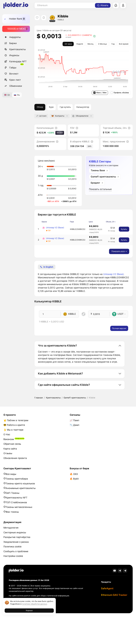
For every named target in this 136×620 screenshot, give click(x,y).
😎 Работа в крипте (14, 425)
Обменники (15, 86)
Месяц (91, 44)
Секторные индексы (14, 532)
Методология (10, 527)
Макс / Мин (101, 93)
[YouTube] (114, 571)
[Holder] (16, 570)
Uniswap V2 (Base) (55, 227)
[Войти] (123, 5)
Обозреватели (82, 116)
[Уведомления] (116, 5)
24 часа (68, 44)
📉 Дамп (74, 425)
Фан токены (12, 512)
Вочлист (13, 73)
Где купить (65, 107)
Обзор (40, 107)
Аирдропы (15, 37)
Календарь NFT (18, 61)
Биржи (13, 43)
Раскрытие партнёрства (16, 537)
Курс (51, 107)
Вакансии (8, 439)
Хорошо (29, 610)
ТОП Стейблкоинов (16, 502)
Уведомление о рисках (16, 542)
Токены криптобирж (17, 478)
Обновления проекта (15, 458)
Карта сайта (10, 448)
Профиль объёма (121, 93)
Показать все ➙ (119, 251)
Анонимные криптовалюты (21, 488)
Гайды (12, 67)
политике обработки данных (34, 604)
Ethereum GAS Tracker (114, 595)
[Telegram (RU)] (125, 571)
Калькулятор (82, 107)
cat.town (42, 116)
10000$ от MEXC (16, 28)
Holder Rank (15, 18)
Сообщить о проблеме (15, 551)
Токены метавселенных (19, 507)
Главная (38, 397)
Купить (124, 229)
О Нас (6, 434)
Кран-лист (15, 79)
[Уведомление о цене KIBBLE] (43, 17)
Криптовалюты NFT (16, 497)
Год (112, 44)
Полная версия (119, 328)
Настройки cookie (13, 556)
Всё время (123, 44)
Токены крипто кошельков (20, 483)
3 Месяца (102, 44)
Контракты (59, 116)
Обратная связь (12, 444)
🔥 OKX (74, 474)
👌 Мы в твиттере (13, 429)
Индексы (14, 55)
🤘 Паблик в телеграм (15, 420)
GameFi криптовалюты (75, 397)
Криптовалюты (17, 49)
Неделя (79, 44)
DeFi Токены (12, 493)
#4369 (60, 133)
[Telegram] (120, 571)
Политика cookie (12, 546)
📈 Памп (74, 420)
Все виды (11, 474)
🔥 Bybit (74, 478)
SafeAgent (107, 588)
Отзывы (7, 453)
